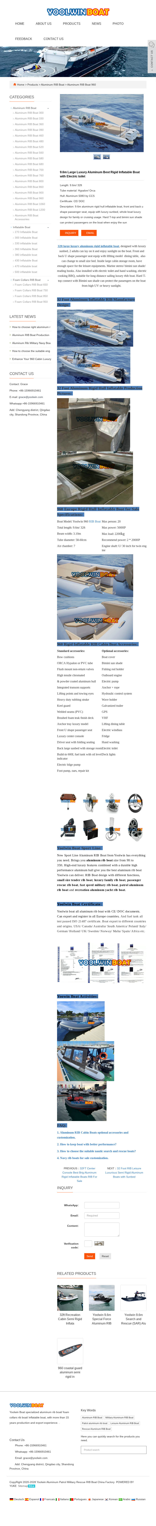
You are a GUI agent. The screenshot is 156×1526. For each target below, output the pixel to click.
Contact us (54, 38)
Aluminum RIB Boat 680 (29, 164)
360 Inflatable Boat (26, 249)
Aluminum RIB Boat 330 (29, 118)
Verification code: (71, 1245)
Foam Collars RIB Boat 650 (31, 284)
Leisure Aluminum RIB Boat (125, 1423)
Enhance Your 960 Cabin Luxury (31, 358)
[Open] (152, 57)
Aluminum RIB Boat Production (30, 335)
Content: (73, 1225)
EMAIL (90, 232)
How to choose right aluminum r (31, 327)
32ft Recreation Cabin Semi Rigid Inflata (70, 1319)
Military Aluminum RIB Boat (119, 1417)
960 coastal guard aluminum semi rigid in (70, 1372)
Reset (105, 1256)
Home (19, 23)
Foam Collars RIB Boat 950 (31, 301)
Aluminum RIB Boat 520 (29, 146)
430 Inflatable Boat (26, 260)
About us (44, 23)
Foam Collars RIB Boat (27, 279)
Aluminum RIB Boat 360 (29, 124)
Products (71, 23)
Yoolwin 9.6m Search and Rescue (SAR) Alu (133, 1319)
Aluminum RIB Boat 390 (29, 129)
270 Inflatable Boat (26, 231)
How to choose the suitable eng (31, 351)
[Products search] (142, 1448)
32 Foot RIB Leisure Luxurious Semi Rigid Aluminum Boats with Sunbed (124, 1172)
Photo (118, 23)
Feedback (23, 38)
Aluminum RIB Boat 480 (29, 141)
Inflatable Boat (21, 227)
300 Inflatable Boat (26, 237)
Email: (75, 1215)
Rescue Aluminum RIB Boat (96, 1429)
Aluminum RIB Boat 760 (29, 175)
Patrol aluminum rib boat (94, 1423)
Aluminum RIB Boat (52, 84)
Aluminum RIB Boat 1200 (30, 209)
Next (139, 123)
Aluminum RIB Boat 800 (29, 181)
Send (90, 1256)
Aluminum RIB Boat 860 (29, 186)
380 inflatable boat (26, 254)
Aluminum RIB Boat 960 (81, 84)
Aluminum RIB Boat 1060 (30, 204)
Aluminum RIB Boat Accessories (26, 217)
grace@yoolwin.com (31, 397)
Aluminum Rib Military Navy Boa (31, 343)
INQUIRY (70, 232)
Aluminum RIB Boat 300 (29, 112)
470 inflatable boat (26, 266)
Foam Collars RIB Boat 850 (31, 296)
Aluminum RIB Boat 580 (29, 158)
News (96, 23)
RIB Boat (95, 521)
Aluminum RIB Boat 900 (29, 192)
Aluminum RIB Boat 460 (29, 135)
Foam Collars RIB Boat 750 (31, 290)
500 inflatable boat (26, 271)
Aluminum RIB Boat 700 (29, 169)
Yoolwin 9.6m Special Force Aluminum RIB (101, 1319)
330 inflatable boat (26, 243)
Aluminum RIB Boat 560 (29, 152)
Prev (65, 123)
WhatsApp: (71, 1205)
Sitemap (23, 1485)
